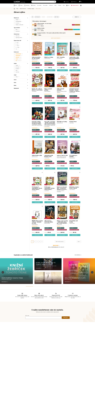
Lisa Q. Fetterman (47, 125)
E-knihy (21, 5)
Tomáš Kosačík (46, 157)
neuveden (39, 33)
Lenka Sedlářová (72, 189)
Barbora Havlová (47, 223)
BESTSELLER (77, 24)
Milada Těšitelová (47, 91)
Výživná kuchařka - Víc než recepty (44, 23)
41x (63, 226)
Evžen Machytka (59, 58)
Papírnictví (51, 5)
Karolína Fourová (40, 24)
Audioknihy (27, 5)
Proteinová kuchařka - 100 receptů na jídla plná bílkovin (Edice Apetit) (51, 32)
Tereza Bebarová (63, 157)
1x (50, 193)
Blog (64, 5)
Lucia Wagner (34, 91)
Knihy (16, 5)
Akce (68, 5)
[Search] (54, 1)
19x (38, 61)
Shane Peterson (39, 125)
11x (75, 61)
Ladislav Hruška (72, 223)
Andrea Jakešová (60, 156)
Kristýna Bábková (35, 224)
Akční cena (71, 218)
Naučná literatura (23, 8)
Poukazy (34, 5)
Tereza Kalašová (72, 157)
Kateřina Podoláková (60, 91)
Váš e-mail (27, 315)
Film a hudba (45, 5)
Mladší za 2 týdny (40, 28)
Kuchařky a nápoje (31, 8)
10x (50, 94)
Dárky (55, 5)
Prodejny (59, 5)
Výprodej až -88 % (76, 29)
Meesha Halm (53, 125)
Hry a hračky (39, 5)
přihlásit (65, 317)
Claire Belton (71, 122)
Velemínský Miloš (72, 92)
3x (50, 61)
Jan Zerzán (59, 190)
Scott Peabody (46, 126)
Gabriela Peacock (40, 29)
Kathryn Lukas (34, 125)
